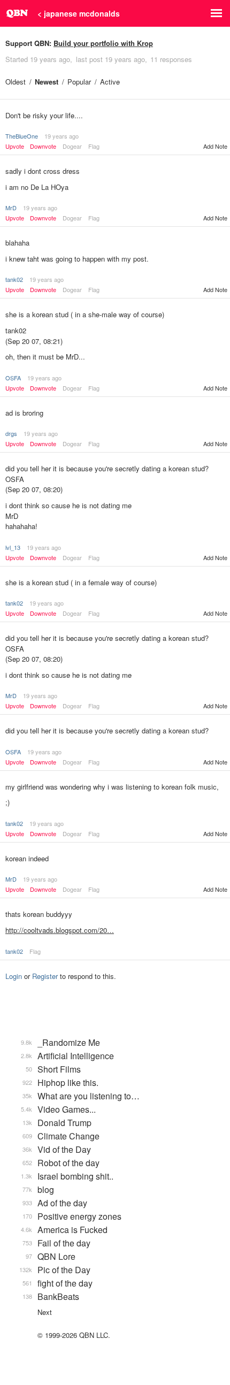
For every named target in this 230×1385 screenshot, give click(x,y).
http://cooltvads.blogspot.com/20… (59, 930)
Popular (79, 81)
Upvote (14, 146)
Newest (46, 81)
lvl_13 (12, 547)
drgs (11, 433)
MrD (11, 207)
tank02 (14, 279)
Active (110, 81)
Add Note (215, 146)
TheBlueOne (21, 136)
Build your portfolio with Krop (103, 43)
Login (13, 976)
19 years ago (61, 136)
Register (45, 976)
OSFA (13, 377)
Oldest (15, 81)
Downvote (43, 146)
